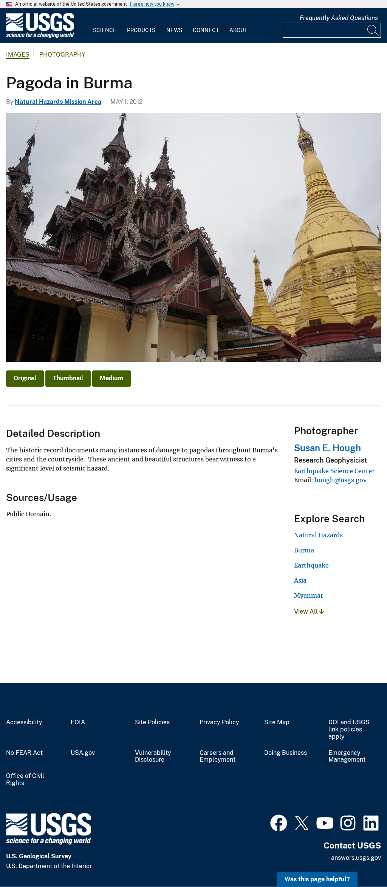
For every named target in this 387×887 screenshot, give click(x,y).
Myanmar (308, 595)
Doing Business (285, 753)
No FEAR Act (24, 753)
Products (141, 30)
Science (104, 30)
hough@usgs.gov (340, 480)
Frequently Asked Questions (339, 18)
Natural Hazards (318, 535)
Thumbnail (68, 378)
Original (25, 378)
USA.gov (83, 753)
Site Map (276, 722)
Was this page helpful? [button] (317, 879)
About (238, 30)
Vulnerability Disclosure (153, 757)
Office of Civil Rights (25, 780)
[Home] (40, 36)
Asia (300, 580)
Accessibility (24, 722)
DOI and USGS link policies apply (349, 729)
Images (17, 54)
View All (306, 611)
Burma (304, 550)
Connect (206, 30)
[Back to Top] (359, 859)
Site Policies (152, 722)
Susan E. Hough (327, 448)
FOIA (78, 722)
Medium (111, 378)
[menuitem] (105, 26)
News (174, 30)
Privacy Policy (219, 722)
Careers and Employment (217, 757)
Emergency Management (346, 757)
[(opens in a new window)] (279, 822)
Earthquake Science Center (334, 471)
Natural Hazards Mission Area (58, 101)
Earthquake (311, 565)
